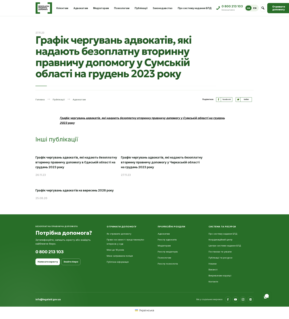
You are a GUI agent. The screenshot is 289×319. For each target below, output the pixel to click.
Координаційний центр (220, 239)
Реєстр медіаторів (168, 251)
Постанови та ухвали (220, 251)
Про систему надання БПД (195, 8)
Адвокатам (80, 8)
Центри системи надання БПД (225, 245)
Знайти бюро (71, 261)
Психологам (121, 8)
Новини (213, 263)
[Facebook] (228, 299)
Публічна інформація (118, 261)
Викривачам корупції (220, 275)
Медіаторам (101, 8)
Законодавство (162, 8)
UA (248, 8)
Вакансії (213, 269)
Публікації (141, 8)
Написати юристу (48, 261)
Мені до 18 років (115, 249)
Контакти (213, 281)
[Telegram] (251, 299)
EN (254, 8)
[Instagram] (243, 299)
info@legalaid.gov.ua (48, 299)
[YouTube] (235, 299)
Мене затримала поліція (120, 255)
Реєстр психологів (168, 263)
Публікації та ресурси (220, 257)
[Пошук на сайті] (263, 8)
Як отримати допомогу (119, 233)
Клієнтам (62, 8)
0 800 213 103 (49, 251)
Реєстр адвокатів (167, 239)
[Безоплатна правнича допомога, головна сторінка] (43, 8)
